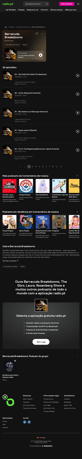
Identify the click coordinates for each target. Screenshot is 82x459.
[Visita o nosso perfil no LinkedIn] (25, 422)
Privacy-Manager (49, 411)
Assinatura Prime (69, 408)
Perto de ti (44, 10)
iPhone (5, 421)
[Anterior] (72, 175)
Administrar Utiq (49, 408)
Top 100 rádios (11, 10)
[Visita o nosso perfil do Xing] (29, 422)
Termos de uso (48, 399)
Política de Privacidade (51, 402)
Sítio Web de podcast (9, 260)
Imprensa (26, 402)
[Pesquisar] (47, 4)
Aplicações (67, 402)
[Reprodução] (40, 55)
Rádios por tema (70, 10)
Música (25, 44)
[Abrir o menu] (78, 4)
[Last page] (61, 166)
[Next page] (57, 166)
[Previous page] (25, 166)
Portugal (42, 437)
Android (5, 427)
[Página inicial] (6, 27)
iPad (4, 424)
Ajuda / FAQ (68, 405)
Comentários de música (13, 44)
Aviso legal (47, 405)
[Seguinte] (77, 175)
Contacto (67, 399)
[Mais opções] (42, 33)
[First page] (21, 166)
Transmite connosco (29, 408)
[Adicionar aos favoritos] (37, 33)
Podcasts (21, 10)
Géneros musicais (57, 10)
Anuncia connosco (29, 405)
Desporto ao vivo (32, 10)
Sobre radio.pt (27, 399)
